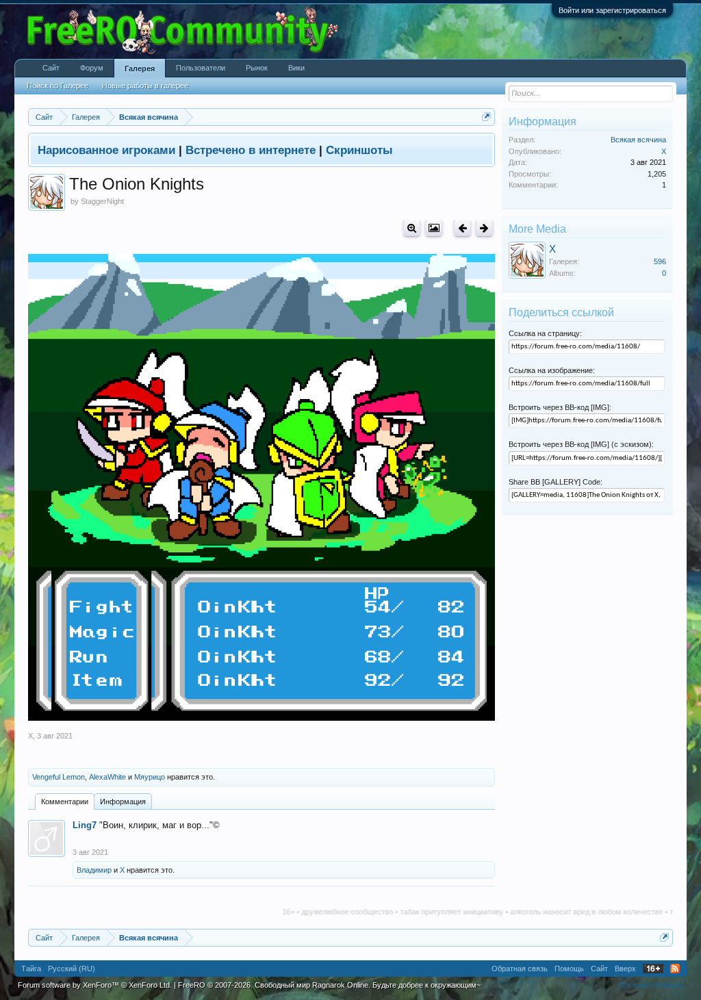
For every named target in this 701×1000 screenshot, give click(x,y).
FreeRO (329, 985)
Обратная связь (520, 968)
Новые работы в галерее (145, 85)
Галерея (140, 68)
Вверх (625, 968)
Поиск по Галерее (57, 85)
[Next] (484, 228)
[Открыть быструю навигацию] (486, 116)
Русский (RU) (71, 968)
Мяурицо (149, 777)
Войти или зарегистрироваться (612, 10)
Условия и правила (650, 985)
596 (660, 261)
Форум (91, 68)
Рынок (257, 68)
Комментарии (64, 801)
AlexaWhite (107, 777)
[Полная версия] (411, 228)
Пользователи (200, 68)
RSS (675, 968)
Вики (296, 68)
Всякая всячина (638, 140)
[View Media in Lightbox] (433, 228)
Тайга (31, 968)
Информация (123, 801)
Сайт (51, 68)
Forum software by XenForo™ (95, 985)
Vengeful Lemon (58, 777)
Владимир (94, 870)
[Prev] (462, 228)
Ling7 (85, 825)
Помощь (569, 968)
